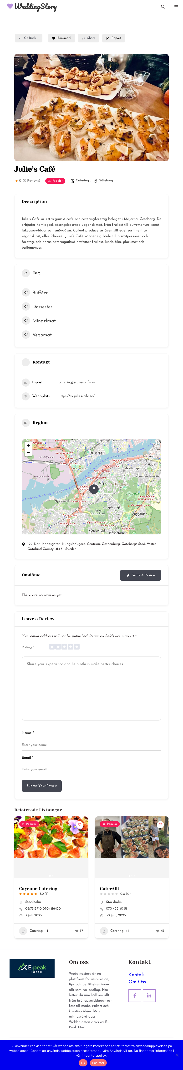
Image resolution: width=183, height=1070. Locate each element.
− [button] (28, 453)
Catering (82, 180)
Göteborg (106, 180)
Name (28, 733)
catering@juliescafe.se (77, 382)
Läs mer (98, 1063)
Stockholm (33, 902)
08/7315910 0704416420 (43, 909)
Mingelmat (44, 321)
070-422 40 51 (116, 909)
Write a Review (143, 575)
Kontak (136, 975)
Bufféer (40, 293)
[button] (163, 7)
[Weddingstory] (29, 7)
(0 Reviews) (31, 181)
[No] (177, 1055)
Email (27, 758)
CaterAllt (109, 888)
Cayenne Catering (38, 888)
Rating (28, 647)
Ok (83, 1063)
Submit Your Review (42, 786)
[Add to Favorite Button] (79, 824)
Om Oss (137, 982)
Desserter (42, 307)
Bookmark (64, 38)
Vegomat (42, 335)
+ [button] (28, 445)
